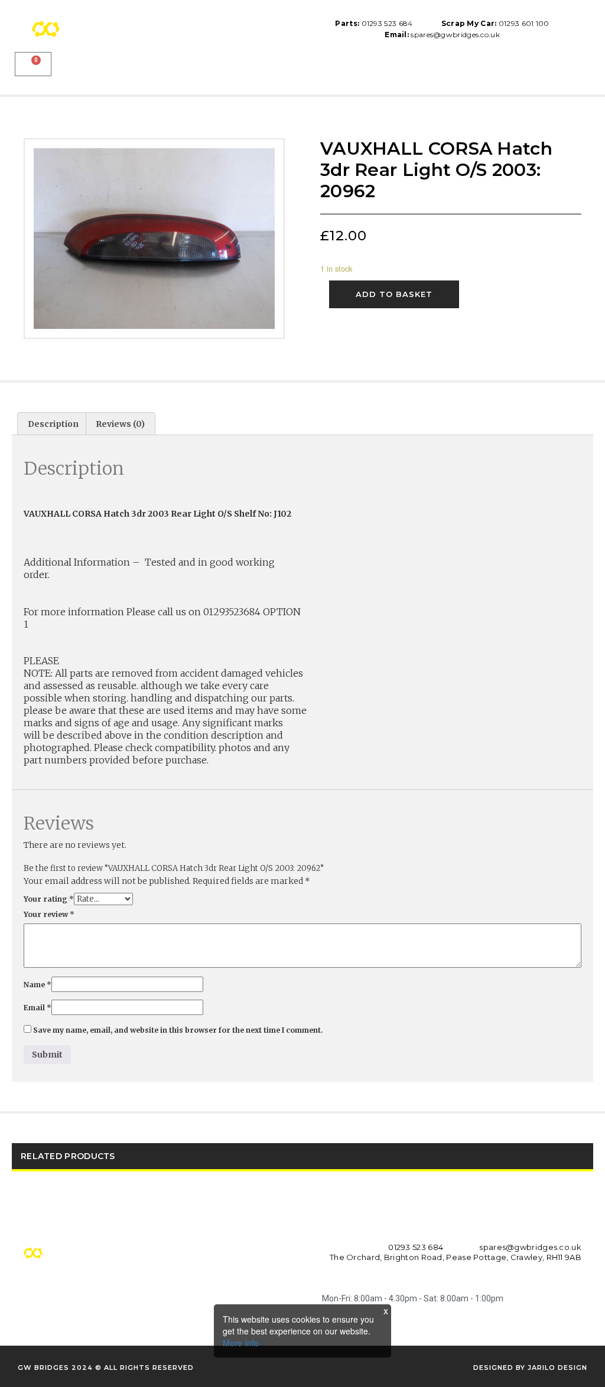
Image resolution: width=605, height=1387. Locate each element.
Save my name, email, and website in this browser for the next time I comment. (178, 1030)
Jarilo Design (557, 1367)
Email (37, 1007)
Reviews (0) (120, 424)
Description (53, 424)
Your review (49, 914)
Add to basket (394, 294)
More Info (241, 1343)
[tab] (53, 423)
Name (37, 984)
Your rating (49, 899)
